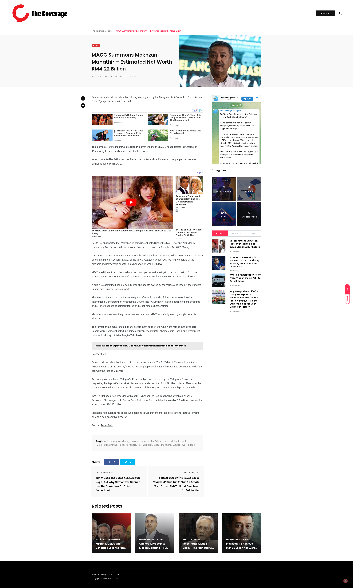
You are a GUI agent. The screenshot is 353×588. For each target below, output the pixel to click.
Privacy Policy (106, 575)
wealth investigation (184, 444)
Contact (118, 575)
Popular (236, 233)
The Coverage (114, 579)
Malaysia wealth (179, 441)
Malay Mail (107, 425)
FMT (103, 354)
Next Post (189, 472)
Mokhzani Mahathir (107, 444)
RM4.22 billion (145, 444)
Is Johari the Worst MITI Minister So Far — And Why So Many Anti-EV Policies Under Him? (244, 262)
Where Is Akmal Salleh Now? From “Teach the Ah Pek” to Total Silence (245, 278)
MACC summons (160, 441)
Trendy (253, 233)
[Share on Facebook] (83, 98)
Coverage (236, 251)
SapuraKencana (162, 444)
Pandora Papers (127, 444)
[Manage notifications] (345, 581)
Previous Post (108, 472)
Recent (220, 233)
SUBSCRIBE (325, 13)
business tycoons (140, 441)
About (94, 575)
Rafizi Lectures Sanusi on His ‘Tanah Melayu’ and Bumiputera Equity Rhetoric (245, 244)
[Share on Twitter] (83, 105)
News (95, 46)
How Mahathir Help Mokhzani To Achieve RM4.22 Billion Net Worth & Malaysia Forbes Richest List (241, 548)
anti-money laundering (116, 441)
